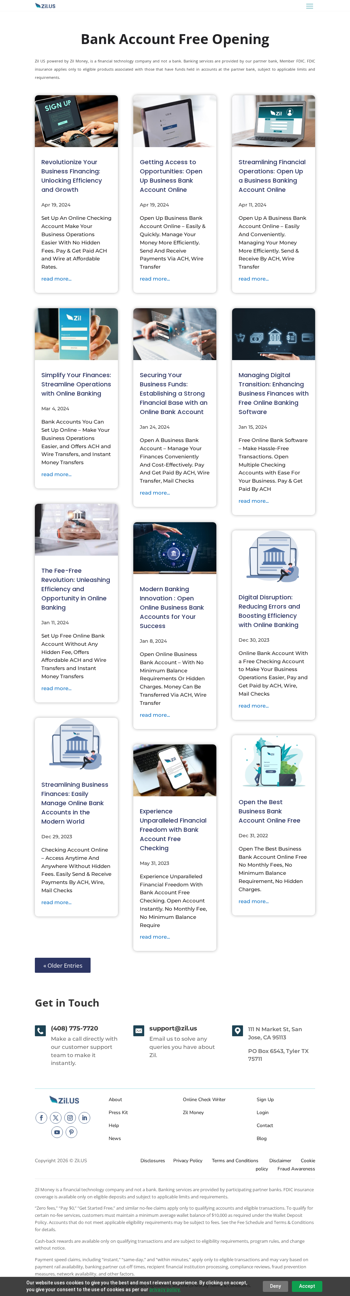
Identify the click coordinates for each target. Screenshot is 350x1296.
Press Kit (118, 1112)
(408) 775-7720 (74, 1028)
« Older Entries (62, 965)
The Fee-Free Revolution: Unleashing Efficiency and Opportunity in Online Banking (75, 589)
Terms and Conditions (235, 1160)
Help (114, 1125)
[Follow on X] (56, 1118)
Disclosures (152, 1160)
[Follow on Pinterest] (71, 1132)
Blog (262, 1138)
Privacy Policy (187, 1160)
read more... (56, 278)
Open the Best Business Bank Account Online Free (269, 811)
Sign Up (265, 1099)
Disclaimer (280, 1160)
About (115, 1099)
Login (263, 1112)
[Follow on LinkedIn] (84, 1118)
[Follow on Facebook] (41, 1118)
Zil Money (193, 1112)
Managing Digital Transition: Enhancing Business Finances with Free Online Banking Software (274, 393)
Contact (265, 1125)
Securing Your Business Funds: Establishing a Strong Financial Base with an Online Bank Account (173, 393)
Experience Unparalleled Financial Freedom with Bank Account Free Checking (173, 829)
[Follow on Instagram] (70, 1118)
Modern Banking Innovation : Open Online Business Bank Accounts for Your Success (172, 607)
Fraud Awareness (296, 1169)
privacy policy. (165, 1289)
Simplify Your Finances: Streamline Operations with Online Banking (76, 384)
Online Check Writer (204, 1099)
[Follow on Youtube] (57, 1132)
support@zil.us (173, 1028)
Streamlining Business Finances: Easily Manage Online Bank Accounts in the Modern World (74, 803)
